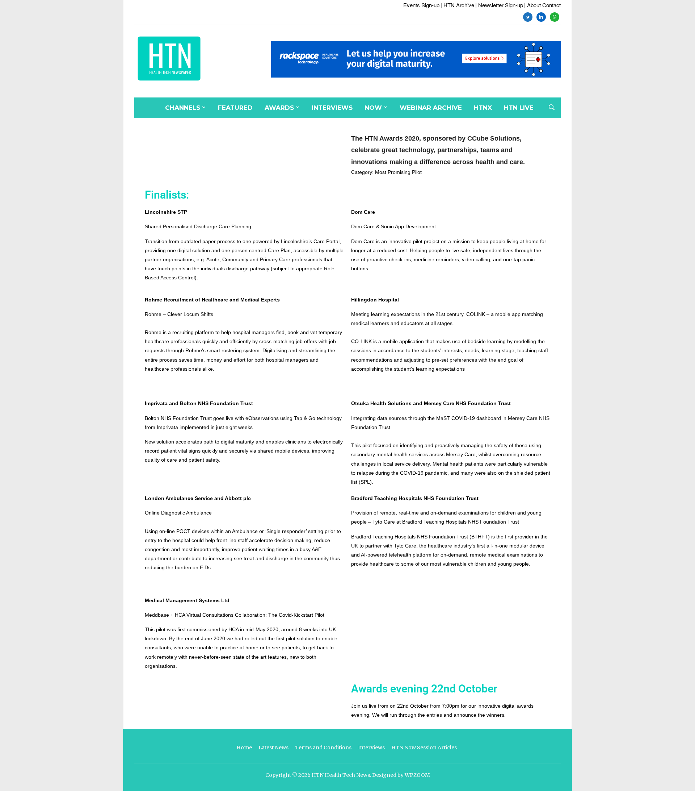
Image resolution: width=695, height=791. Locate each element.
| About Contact (542, 5)
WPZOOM (417, 775)
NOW (373, 107)
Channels (182, 107)
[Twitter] (527, 16)
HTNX (483, 107)
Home (244, 747)
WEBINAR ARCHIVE (431, 107)
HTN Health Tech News (341, 775)
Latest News (273, 747)
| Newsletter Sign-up (499, 5)
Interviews (332, 107)
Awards (279, 107)
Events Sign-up (421, 5)
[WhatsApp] (554, 16)
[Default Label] (541, 16)
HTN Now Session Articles (424, 747)
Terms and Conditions (323, 747)
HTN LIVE (519, 107)
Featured (235, 107)
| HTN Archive (457, 5)
